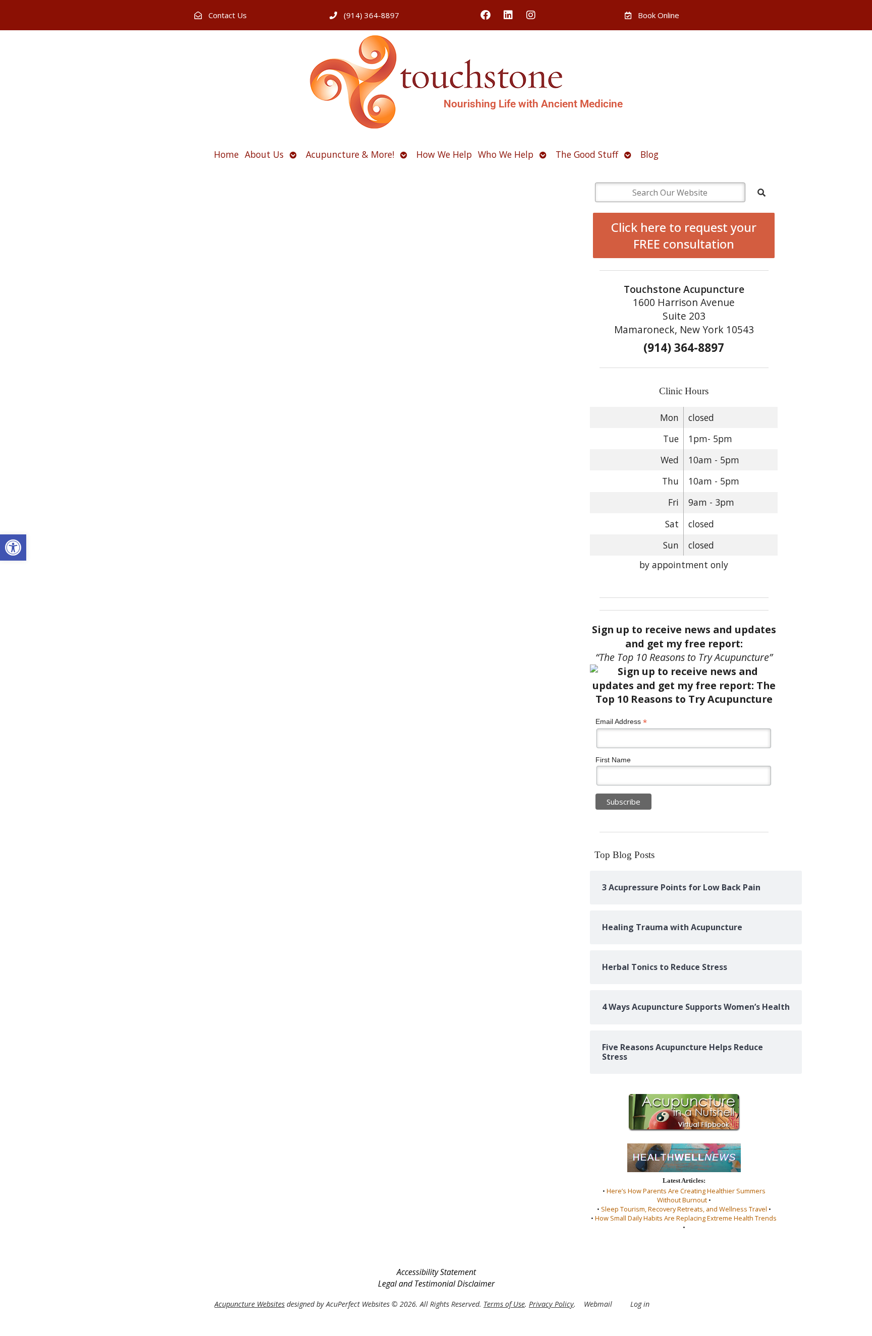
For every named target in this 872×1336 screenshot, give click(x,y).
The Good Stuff (587, 154)
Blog (649, 154)
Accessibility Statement (436, 1272)
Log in (639, 1304)
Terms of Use (504, 1304)
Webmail (598, 1304)
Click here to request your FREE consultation (683, 235)
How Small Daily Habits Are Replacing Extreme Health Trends (686, 1218)
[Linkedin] (508, 15)
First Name (613, 760)
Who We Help (505, 154)
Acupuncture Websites (249, 1304)
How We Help (444, 154)
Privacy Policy (551, 1304)
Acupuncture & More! (350, 154)
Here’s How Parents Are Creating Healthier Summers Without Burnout (686, 1195)
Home (226, 154)
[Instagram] (531, 15)
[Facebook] (485, 15)
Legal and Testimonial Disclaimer (436, 1283)
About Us (264, 154)
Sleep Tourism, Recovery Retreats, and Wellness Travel (684, 1208)
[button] (13, 547)
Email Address (621, 721)
